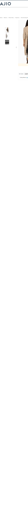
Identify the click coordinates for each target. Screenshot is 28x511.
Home (1, 17)
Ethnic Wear (11, 17)
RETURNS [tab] (21, 74)
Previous (16, 47)
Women (5, 17)
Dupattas (17, 17)
